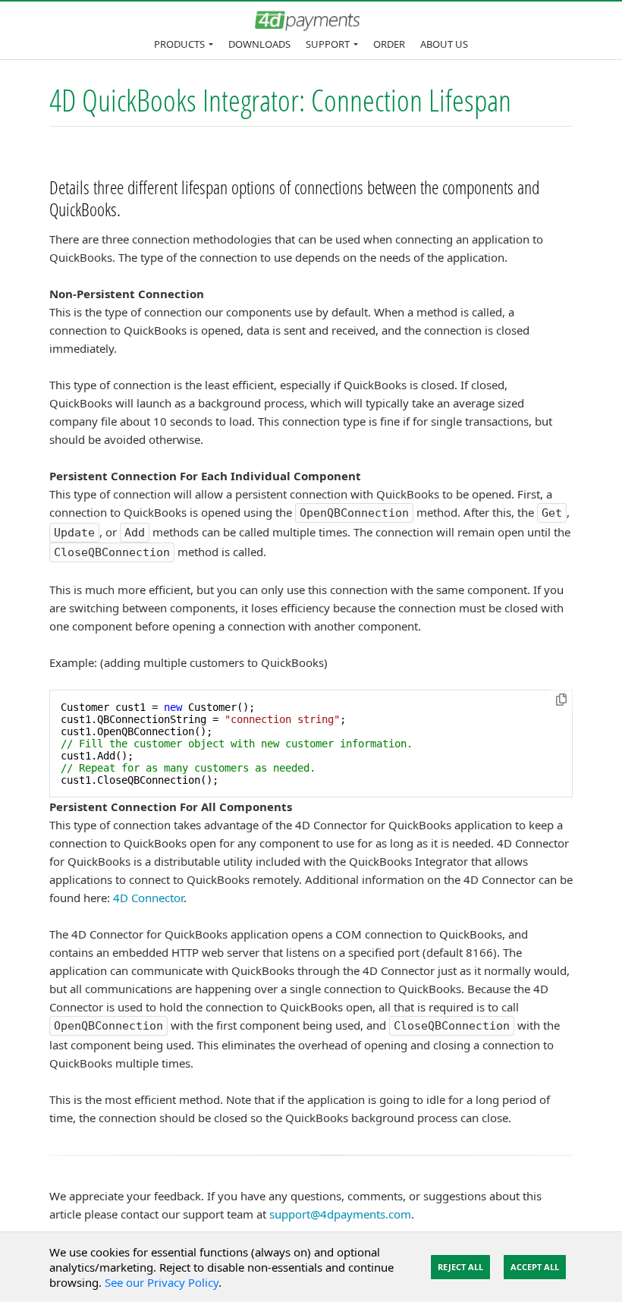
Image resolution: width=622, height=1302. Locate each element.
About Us (444, 44)
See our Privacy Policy (161, 1282)
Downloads (259, 44)
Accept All (534, 1266)
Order (389, 44)
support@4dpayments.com (340, 1214)
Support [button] (328, 44)
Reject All (460, 1266)
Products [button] (179, 44)
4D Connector (148, 897)
